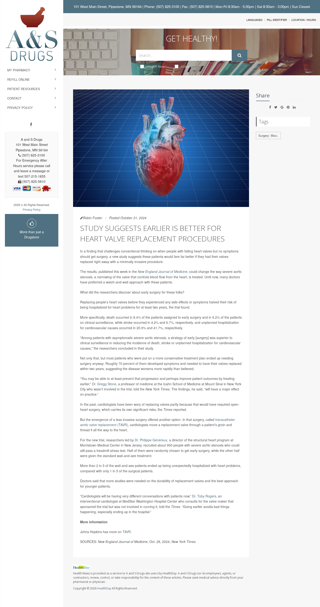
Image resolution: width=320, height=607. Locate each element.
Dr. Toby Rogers (204, 496)
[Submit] (239, 55)
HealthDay (104, 588)
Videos (186, 66)
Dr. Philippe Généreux (151, 440)
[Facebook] (31, 124)
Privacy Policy (20, 107)
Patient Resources (23, 89)
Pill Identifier (277, 20)
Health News (157, 66)
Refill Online (18, 79)
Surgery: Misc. (268, 135)
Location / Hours (303, 20)
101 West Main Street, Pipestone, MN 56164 (107, 6)
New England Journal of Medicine (162, 271)
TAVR (127, 531)
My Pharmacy (18, 70)
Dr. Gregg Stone (104, 384)
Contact (14, 98)
